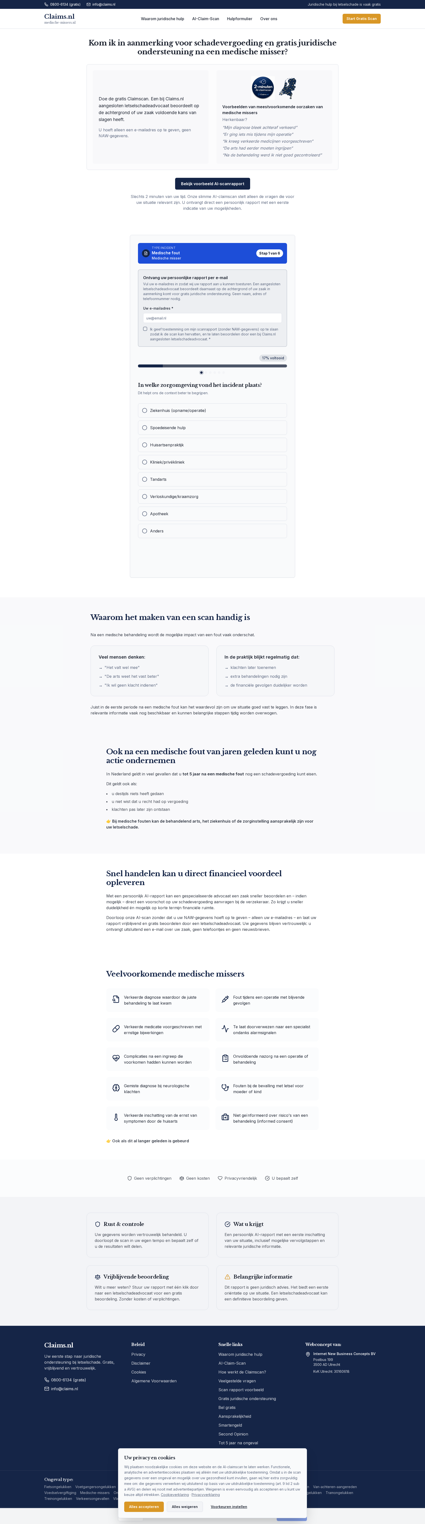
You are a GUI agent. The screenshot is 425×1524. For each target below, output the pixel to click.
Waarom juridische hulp (162, 18)
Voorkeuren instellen (229, 1507)
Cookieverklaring (175, 1495)
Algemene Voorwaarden (154, 1380)
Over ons (268, 18)
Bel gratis (227, 1407)
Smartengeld (230, 1425)
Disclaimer (141, 1363)
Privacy (138, 1354)
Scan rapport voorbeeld (241, 1389)
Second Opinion (233, 1434)
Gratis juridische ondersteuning (247, 1398)
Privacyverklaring (206, 1495)
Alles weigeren (185, 1507)
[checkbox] (145, 329)
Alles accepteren (144, 1507)
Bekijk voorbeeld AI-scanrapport (212, 183)
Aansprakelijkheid (234, 1416)
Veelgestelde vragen (237, 1380)
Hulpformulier (239, 18)
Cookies (138, 1372)
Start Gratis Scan (362, 18)
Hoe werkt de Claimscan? (242, 1372)
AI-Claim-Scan (205, 18)
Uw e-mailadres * (158, 308)
